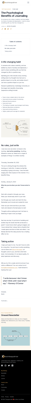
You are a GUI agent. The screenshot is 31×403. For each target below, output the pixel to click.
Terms (2, 396)
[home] (10, 2)
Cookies (12, 396)
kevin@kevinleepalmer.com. (9, 267)
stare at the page (17, 249)
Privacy (7, 396)
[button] (28, 2)
